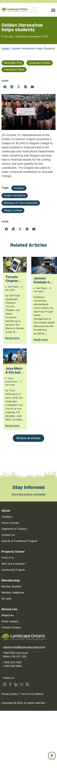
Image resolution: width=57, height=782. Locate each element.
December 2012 (13, 62)
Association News (14, 69)
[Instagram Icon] (4, 684)
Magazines (8, 615)
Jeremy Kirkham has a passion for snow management (44, 280)
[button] (34, 10)
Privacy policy (10, 693)
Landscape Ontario (39, 62)
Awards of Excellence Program (20, 540)
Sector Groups (10, 522)
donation (19, 188)
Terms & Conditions (32, 693)
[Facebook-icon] (10, 684)
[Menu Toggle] (53, 10)
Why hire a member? (14, 563)
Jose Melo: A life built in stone (14, 370)
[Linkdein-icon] (16, 684)
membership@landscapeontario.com (24, 647)
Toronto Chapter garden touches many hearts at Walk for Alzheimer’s (14, 279)
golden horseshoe (15, 195)
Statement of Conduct (14, 528)
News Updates (10, 621)
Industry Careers (11, 627)
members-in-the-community (21, 202)
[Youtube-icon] (21, 684)
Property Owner (13, 551)
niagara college (13, 210)
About (6, 510)
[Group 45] (27, 684)
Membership (11, 580)
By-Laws (6, 598)
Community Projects (13, 569)
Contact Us (8, 534)
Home (5, 48)
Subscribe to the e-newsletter (29, 494)
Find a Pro (8, 557)
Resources (9, 609)
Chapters (7, 516)
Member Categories (13, 592)
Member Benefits (11, 586)
